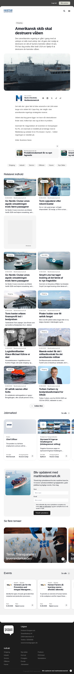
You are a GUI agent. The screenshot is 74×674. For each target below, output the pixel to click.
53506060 (29, 640)
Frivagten (24, 658)
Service (6, 658)
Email (35, 496)
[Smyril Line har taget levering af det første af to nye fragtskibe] (54, 270)
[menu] (69, 11)
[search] (64, 11)
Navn (35, 489)
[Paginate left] (5, 439)
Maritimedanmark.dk (31, 100)
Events (23, 661)
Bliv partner (64, 3)
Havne (6, 664)
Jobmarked (24, 664)
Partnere (41, 652)
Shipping (7, 652)
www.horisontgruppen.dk (28, 643)
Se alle (64, 413)
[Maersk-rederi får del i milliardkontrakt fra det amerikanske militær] (54, 346)
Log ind (54, 3)
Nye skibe (24, 652)
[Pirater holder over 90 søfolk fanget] (54, 306)
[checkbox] (34, 506)
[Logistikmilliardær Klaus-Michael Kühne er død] (20, 346)
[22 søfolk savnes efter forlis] (20, 382)
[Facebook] (43, 98)
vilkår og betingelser (45, 506)
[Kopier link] (60, 98)
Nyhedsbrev (42, 658)
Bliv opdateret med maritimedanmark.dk (55, 670)
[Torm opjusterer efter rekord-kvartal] (54, 194)
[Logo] (8, 11)
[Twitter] (51, 98)
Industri (6, 655)
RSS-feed (41, 655)
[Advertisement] (20, 232)
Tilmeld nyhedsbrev (42, 513)
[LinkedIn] (47, 98)
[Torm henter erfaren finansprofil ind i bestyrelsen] (20, 308)
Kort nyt (23, 655)
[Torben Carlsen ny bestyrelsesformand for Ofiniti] (54, 384)
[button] (57, 146)
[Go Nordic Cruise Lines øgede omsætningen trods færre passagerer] (20, 196)
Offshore (7, 661)
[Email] (56, 98)
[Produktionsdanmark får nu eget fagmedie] (37, 153)
